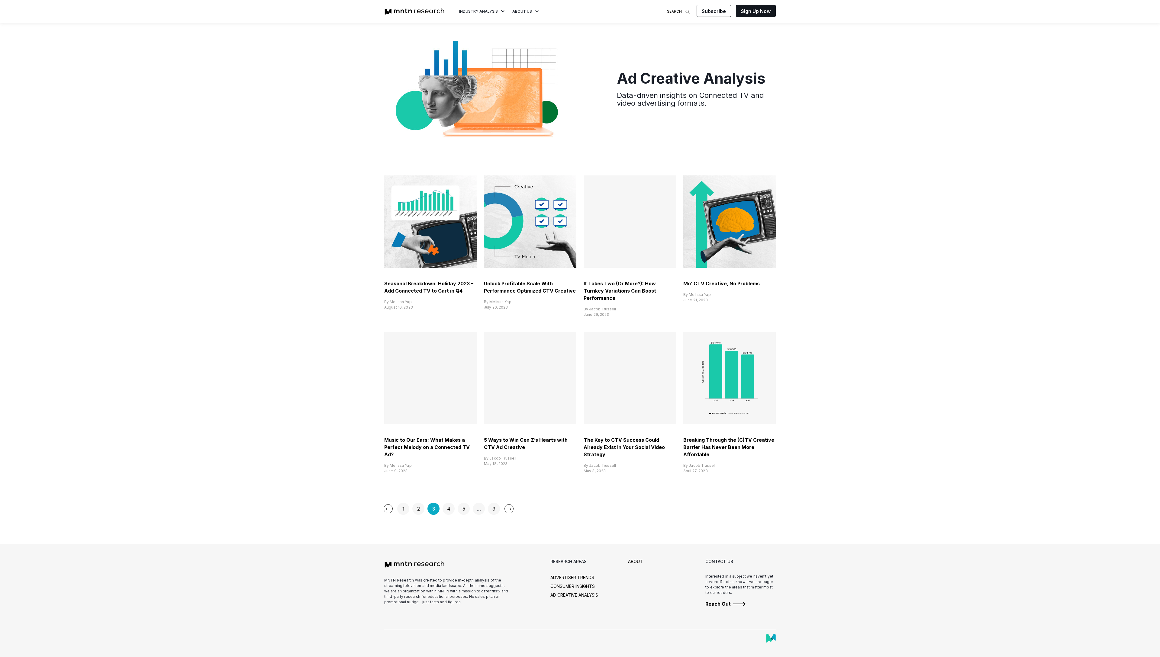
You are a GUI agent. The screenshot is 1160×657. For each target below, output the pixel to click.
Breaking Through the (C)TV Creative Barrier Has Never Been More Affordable (728, 447)
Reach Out (718, 604)
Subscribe (714, 11)
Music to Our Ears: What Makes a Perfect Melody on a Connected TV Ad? (427, 447)
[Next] (509, 509)
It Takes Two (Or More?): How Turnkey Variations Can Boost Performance (620, 290)
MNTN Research (414, 11)
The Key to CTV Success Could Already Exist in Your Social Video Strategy (624, 447)
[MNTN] (771, 638)
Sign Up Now (756, 11)
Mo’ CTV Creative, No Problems (721, 283)
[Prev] (388, 509)
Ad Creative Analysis (574, 595)
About (635, 561)
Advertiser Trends (572, 577)
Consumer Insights (572, 586)
